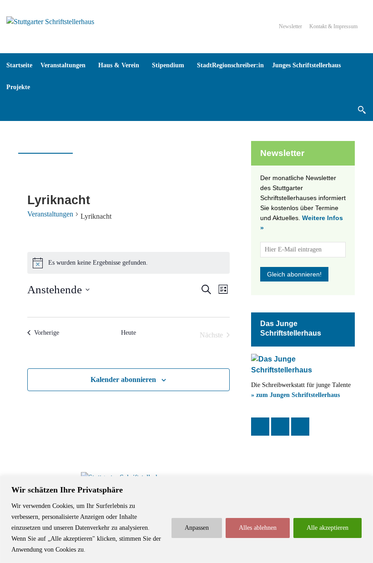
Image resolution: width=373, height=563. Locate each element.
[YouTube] (300, 426)
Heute (128, 332)
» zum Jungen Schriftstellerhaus (295, 395)
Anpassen (197, 527)
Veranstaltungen (50, 214)
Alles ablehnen (258, 527)
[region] (186, 519)
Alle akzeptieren (327, 527)
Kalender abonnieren (123, 379)
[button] (361, 109)
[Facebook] (260, 426)
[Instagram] (280, 426)
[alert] (128, 263)
